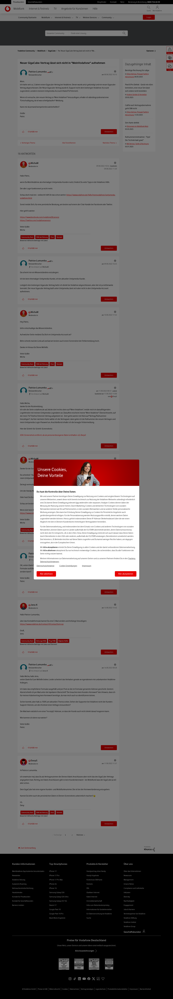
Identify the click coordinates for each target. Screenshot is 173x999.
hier (77, 502)
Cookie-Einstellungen (68, 566)
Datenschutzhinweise (45, 566)
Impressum (86, 566)
